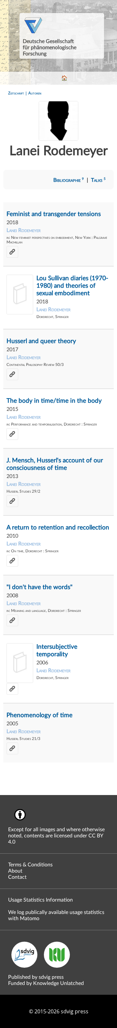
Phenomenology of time (39, 715)
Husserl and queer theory (41, 341)
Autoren (34, 93)
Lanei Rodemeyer (23, 230)
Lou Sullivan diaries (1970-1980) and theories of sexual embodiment (72, 286)
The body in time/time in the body (54, 401)
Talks (98, 180)
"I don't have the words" (39, 587)
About (15, 871)
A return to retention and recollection (57, 528)
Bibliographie (68, 180)
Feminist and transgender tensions (53, 214)
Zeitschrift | (18, 93)
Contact (17, 877)
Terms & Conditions (30, 864)
